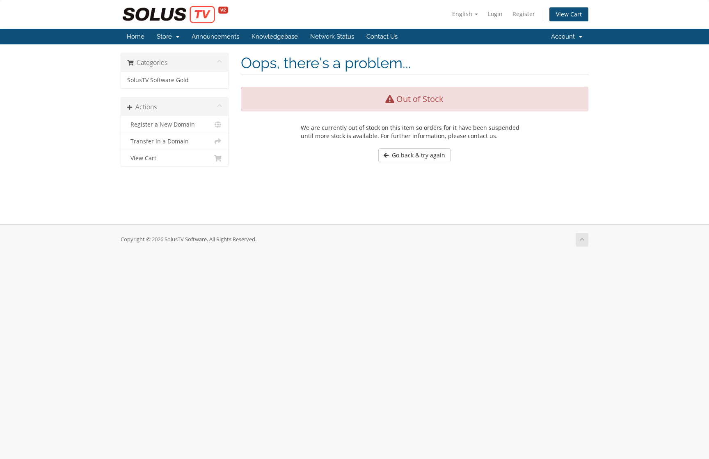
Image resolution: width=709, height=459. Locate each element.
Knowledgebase (275, 36)
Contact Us (382, 36)
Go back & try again (417, 155)
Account (564, 36)
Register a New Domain (161, 124)
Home (135, 36)
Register (523, 14)
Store (166, 36)
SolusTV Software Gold (158, 80)
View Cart (569, 14)
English (463, 14)
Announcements (215, 36)
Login (495, 14)
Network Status (332, 36)
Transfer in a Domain (158, 141)
